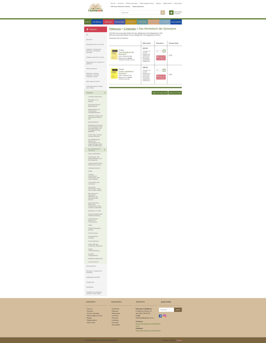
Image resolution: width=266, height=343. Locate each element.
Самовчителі (90, 282)
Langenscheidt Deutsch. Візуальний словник (95, 164)
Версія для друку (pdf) (160, 93)
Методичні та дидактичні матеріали (94, 271)
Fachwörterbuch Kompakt (93, 237)
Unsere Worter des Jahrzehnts (94, 183)
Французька (119, 22)
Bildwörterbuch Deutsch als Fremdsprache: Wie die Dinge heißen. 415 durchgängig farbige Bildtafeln (95, 128)
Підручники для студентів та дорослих (95, 62)
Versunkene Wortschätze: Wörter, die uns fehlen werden (94, 188)
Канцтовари (176, 22)
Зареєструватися (138, 6)
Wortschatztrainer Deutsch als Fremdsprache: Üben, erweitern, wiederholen (95, 205)
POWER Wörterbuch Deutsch (94, 229)
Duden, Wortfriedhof (94, 154)
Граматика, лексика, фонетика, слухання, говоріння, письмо (92, 75)
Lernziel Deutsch (93, 262)
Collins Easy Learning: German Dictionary (95, 135)
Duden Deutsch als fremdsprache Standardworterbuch (94, 111)
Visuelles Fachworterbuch (93, 254)
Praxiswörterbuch (93, 241)
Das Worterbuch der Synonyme (94, 149)
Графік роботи (167, 3)
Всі (87, 34)
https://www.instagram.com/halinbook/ (148, 330)
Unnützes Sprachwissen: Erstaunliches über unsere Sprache (94, 177)
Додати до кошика (175, 93)
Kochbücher (89, 287)
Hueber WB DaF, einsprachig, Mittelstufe (95, 245)
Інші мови (165, 22)
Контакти (121, 3)
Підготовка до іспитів (93, 81)
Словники (89, 93)
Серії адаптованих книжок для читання (94, 87)
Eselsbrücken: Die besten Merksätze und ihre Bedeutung (95, 158)
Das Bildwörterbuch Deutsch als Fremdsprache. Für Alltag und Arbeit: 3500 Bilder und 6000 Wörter (95, 143)
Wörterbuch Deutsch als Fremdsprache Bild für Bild (95, 117)
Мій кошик (178, 12)
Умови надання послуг (147, 3)
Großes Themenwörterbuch (94, 249)
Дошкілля (89, 39)
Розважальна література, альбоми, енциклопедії (94, 292)
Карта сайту (178, 3)
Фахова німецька (91, 68)
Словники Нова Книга (95, 96)
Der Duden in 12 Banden (93, 100)
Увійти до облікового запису (120, 6)
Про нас (113, 3)
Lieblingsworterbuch (94, 168)
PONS (90, 171)
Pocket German (93, 233)
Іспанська (131, 22)
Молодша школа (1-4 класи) (95, 44)
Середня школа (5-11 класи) (95, 57)
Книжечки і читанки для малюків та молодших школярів (93, 50)
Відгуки (158, 3)
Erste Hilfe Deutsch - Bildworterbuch (94, 105)
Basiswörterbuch (93, 122)
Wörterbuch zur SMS (94, 211)
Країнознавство (91, 266)
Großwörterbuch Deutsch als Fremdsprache (93, 220)
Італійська (153, 22)
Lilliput (90, 225)
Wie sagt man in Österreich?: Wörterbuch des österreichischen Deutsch (93, 197)
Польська (142, 22)
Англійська (97, 22)
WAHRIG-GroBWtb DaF (95, 258)
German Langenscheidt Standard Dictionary (95, 214)
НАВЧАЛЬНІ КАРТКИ (93, 277)
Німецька (108, 22)
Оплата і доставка (131, 3)
